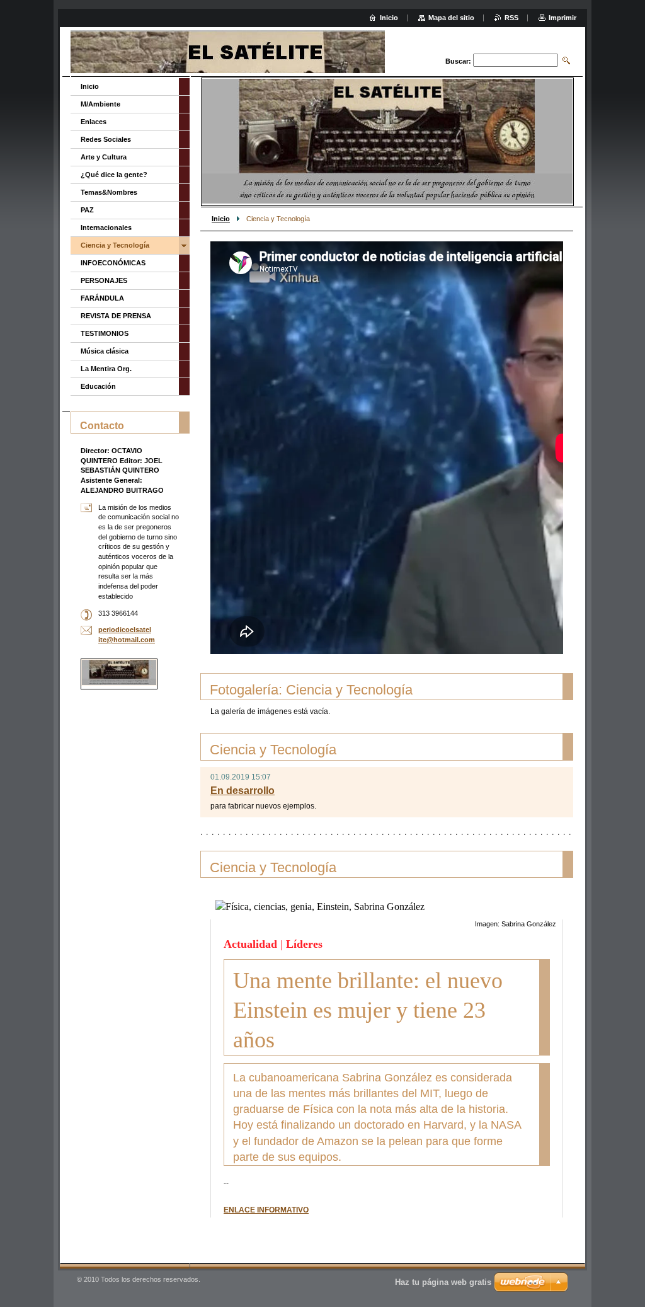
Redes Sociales (106, 139)
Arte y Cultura (104, 157)
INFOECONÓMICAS (113, 263)
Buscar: (458, 61)
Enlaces (93, 121)
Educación (98, 386)
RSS (511, 17)
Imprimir (562, 17)
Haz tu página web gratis (443, 1282)
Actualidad (250, 944)
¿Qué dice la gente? (114, 174)
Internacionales (106, 227)
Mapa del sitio (451, 17)
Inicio (221, 218)
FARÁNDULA (102, 298)
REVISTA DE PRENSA (116, 316)
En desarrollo (242, 790)
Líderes (304, 944)
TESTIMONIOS (104, 333)
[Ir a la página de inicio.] (254, 53)
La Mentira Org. (106, 368)
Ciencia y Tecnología (115, 245)
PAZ (87, 210)
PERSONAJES (104, 280)
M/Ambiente (100, 104)
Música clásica (104, 351)
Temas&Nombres (109, 192)
